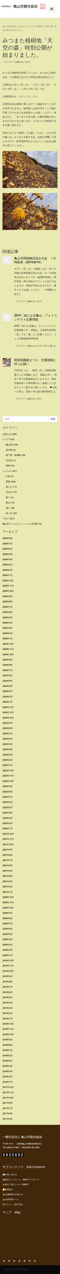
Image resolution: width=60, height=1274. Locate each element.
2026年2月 (7, 570)
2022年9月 (7, 786)
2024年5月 (7, 681)
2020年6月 (7, 928)
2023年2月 (7, 760)
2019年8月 (7, 981)
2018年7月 (7, 1050)
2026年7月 (7, 543)
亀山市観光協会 (9, 26)
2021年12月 (8, 834)
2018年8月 (7, 1045)
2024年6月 (7, 675)
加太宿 (9, 450)
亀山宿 (9, 444)
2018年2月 (7, 1076)
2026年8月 (7, 538)
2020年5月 (7, 934)
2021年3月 (7, 881)
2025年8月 (7, 601)
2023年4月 (7, 749)
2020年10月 (8, 907)
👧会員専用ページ (10, 1199)
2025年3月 (7, 628)
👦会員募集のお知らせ (12, 1194)
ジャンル (6, 471)
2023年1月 (7, 765)
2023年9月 (7, 723)
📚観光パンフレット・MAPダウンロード (20, 1179)
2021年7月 (7, 860)
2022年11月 (8, 775)
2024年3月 (7, 691)
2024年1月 (7, 702)
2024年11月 (8, 649)
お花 (8, 476)
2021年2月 (7, 886)
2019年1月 (7, 1018)
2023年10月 (8, 718)
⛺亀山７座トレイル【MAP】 (15, 1184)
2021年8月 (7, 855)
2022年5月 (7, 807)
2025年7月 (7, 607)
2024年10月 (8, 654)
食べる (9, 513)
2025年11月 (8, 586)
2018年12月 (8, 1024)
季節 (8, 481)
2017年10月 (8, 1097)
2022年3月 (7, 818)
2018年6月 (7, 1055)
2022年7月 (7, 797)
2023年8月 (7, 728)
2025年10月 (8, 591)
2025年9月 (7, 596)
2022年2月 (7, 823)
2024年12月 (8, 644)
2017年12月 (8, 1087)
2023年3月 (7, 754)
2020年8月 (7, 918)
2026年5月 (7, 554)
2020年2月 (7, 950)
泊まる (9, 492)
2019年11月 (8, 965)
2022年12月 (8, 770)
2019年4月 (7, 1002)
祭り (8, 497)
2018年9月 (7, 1039)
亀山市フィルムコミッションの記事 (19, 524)
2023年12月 (8, 707)
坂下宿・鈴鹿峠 (13, 455)
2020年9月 (7, 913)
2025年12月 (8, 580)
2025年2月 (7, 633)
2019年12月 (8, 960)
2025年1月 (7, 638)
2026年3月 (7, 564)
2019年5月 (7, 997)
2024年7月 (7, 670)
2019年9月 (7, 976)
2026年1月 (7, 575)
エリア (39, 346)
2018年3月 (7, 1071)
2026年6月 (7, 549)
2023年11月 (8, 712)
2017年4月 (7, 1113)
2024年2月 (7, 696)
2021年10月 (8, 844)
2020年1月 (7, 955)
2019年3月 (7, 1008)
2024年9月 (7, 659)
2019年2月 (7, 1013)
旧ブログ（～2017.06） (13, 1204)
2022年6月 (7, 802)
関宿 (8, 465)
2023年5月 (7, 744)
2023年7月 (7, 733)
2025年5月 (7, 617)
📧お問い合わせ (9, 1174)
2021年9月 (7, 849)
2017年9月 (7, 1103)
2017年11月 (8, 1092)
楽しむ (53, 346)
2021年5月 (7, 871)
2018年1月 (7, 1082)
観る (8, 502)
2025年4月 (7, 622)
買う (8, 508)
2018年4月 (7, 1066)
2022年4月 (7, 812)
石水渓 (9, 460)
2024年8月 (7, 665)
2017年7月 (7, 1108)
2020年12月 (8, 897)
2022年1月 (7, 828)
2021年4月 (7, 876)
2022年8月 (7, 791)
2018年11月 (8, 1029)
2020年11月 (8, 902)
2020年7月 (7, 923)
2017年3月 (7, 1119)
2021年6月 (7, 865)
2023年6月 (7, 739)
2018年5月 (7, 1061)
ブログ (27, 62)
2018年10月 (8, 1034)
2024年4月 (7, 686)
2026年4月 (7, 559)
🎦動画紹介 (7, 1189)
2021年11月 (8, 839)
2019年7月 (7, 987)
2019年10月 (8, 971)
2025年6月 (7, 612)
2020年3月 (7, 944)
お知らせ (23, 26)
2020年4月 (7, 939)
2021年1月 (7, 892)
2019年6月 (7, 992)
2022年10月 (8, 781)
